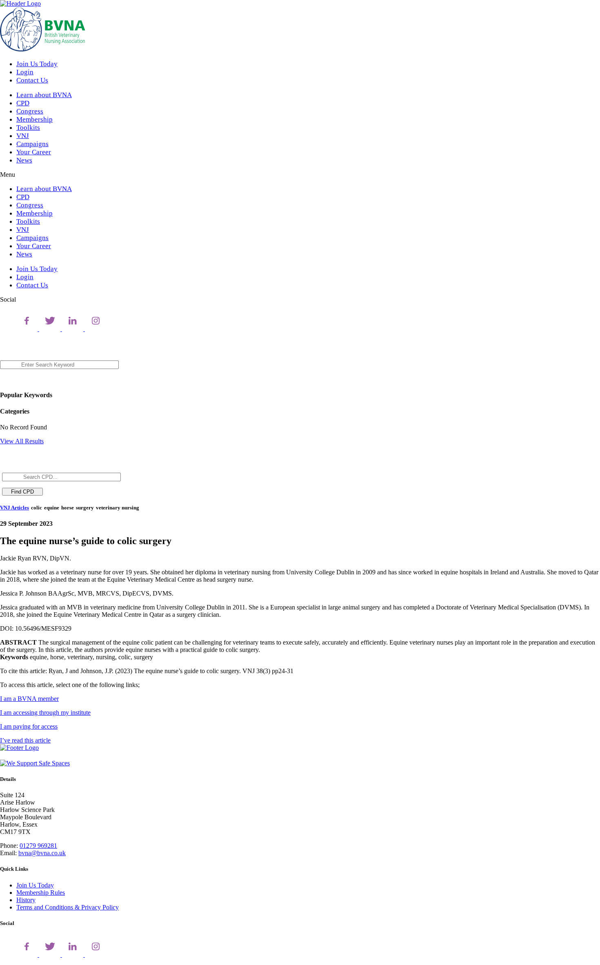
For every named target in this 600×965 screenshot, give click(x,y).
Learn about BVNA (44, 95)
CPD (22, 103)
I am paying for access (29, 726)
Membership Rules (40, 892)
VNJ (22, 136)
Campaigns (32, 144)
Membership (34, 119)
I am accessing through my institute (45, 712)
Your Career (33, 152)
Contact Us (32, 80)
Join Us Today (37, 64)
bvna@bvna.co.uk (42, 852)
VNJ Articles (14, 508)
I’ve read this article (25, 740)
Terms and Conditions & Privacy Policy (67, 907)
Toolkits (28, 127)
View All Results (22, 441)
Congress (29, 111)
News (24, 160)
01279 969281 (38, 845)
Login (24, 72)
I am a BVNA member (29, 698)
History (26, 899)
